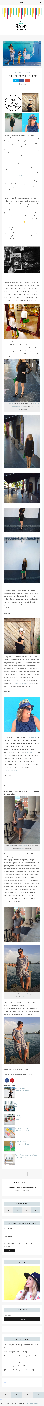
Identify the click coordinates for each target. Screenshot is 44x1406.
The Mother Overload (32, 1403)
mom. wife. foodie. (31, 737)
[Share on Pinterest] (12, 1082)
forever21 (21, 848)
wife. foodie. (33, 752)
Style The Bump (24, 72)
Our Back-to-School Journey (19, 1104)
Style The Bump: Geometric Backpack (22, 1090)
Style (16, 72)
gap (10, 845)
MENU (22, 2)
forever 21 (24, 845)
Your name (8, 1228)
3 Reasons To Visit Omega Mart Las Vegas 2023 (19, 1370)
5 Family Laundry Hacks (18, 1117)
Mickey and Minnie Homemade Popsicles (22, 1130)
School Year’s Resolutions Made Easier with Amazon (26, 1156)
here (24, 994)
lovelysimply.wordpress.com (23, 683)
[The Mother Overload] (22, 20)
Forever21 (12, 403)
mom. (28, 752)
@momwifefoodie (11, 770)
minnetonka (25, 997)
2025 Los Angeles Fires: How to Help (15, 1352)
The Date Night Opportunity (27, 176)
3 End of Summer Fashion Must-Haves (22, 1143)
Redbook (29, 181)
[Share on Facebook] (7, 1082)
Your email (8, 1236)
